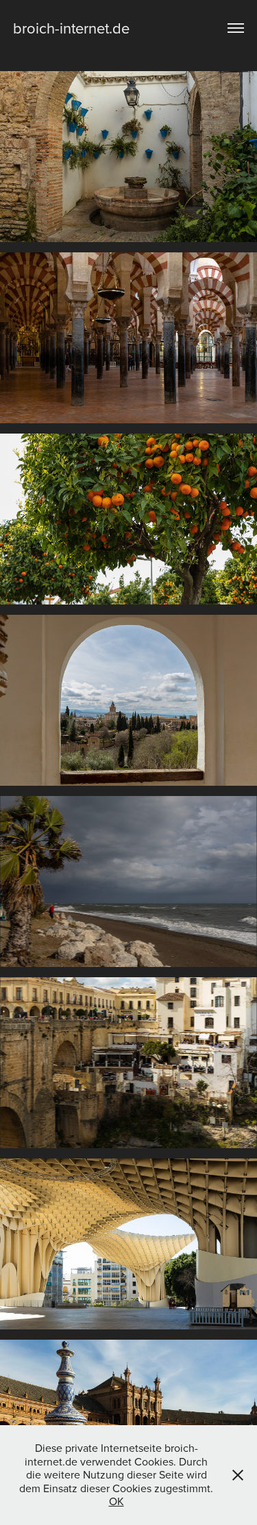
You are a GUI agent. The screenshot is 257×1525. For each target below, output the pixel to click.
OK (116, 1501)
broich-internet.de (71, 27)
